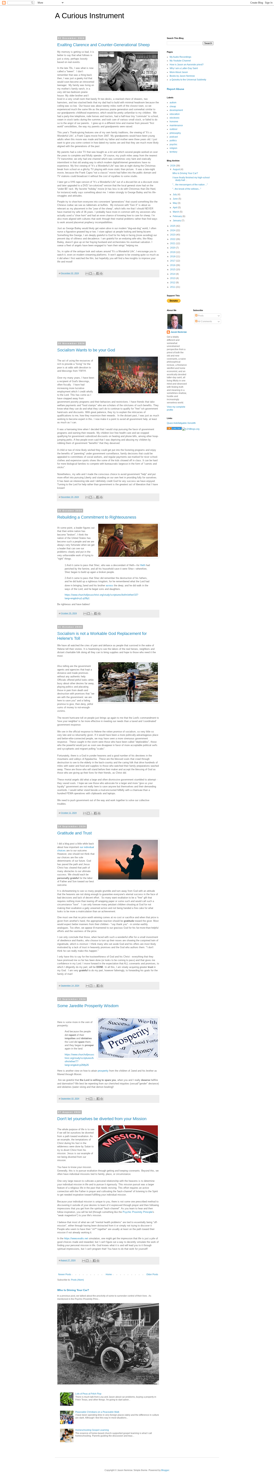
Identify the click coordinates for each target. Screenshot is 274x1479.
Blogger (165, 1470)
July (175, 194)
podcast (174, 137)
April (175, 207)
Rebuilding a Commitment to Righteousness (96, 517)
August (176, 169)
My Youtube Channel (180, 60)
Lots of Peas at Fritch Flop (88, 1393)
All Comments (204, 321)
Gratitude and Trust (74, 833)
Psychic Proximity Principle (137, 1212)
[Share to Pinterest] (101, 273)
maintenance (176, 125)
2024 (173, 230)
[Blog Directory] (174, 429)
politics (173, 140)
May (175, 203)
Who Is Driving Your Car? (73, 1290)
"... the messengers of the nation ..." (190, 184)
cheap (173, 106)
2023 (173, 234)
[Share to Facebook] (98, 273)
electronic (174, 118)
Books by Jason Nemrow (182, 76)
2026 (173, 165)
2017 (173, 260)
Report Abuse (175, 88)
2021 (173, 243)
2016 (173, 265)
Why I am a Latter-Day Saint (184, 68)
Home (109, 1274)
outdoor (173, 129)
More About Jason (179, 72)
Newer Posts (64, 1274)
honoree (174, 121)
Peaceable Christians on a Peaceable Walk (97, 1412)
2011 (173, 287)
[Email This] (87, 273)
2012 (173, 282)
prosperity (103, 1070)
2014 (173, 274)
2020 (173, 247)
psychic (173, 144)
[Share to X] (94, 273)
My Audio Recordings (180, 57)
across (109, 585)
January (177, 220)
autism (173, 102)
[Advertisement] (108, 312)
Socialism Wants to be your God (86, 350)
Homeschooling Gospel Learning (92, 1430)
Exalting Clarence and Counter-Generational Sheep (103, 44)
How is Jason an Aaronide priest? (187, 64)
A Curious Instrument (89, 16)
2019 (173, 252)
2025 (173, 226)
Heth (142, 565)
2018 (173, 256)
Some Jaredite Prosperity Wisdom (88, 1005)
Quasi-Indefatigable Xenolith (181, 423)
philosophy (175, 133)
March (176, 212)
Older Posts (152, 1274)
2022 (173, 239)
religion (173, 148)
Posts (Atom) (77, 1280)
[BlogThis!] (90, 273)
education (175, 114)
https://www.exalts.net (76, 1238)
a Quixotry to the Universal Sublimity (188, 79)
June (175, 198)
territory (173, 152)
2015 (173, 269)
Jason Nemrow (179, 332)
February (177, 216)
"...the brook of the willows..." (186, 189)
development (176, 110)
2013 (173, 278)
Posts (200, 315)
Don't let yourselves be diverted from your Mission (102, 1118)
